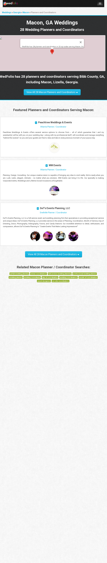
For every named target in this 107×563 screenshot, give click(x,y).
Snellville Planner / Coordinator (53, 212)
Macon (26, 12)
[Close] (80, 42)
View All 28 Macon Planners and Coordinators (51, 92)
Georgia (17, 12)
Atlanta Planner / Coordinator (53, 127)
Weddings (6, 12)
